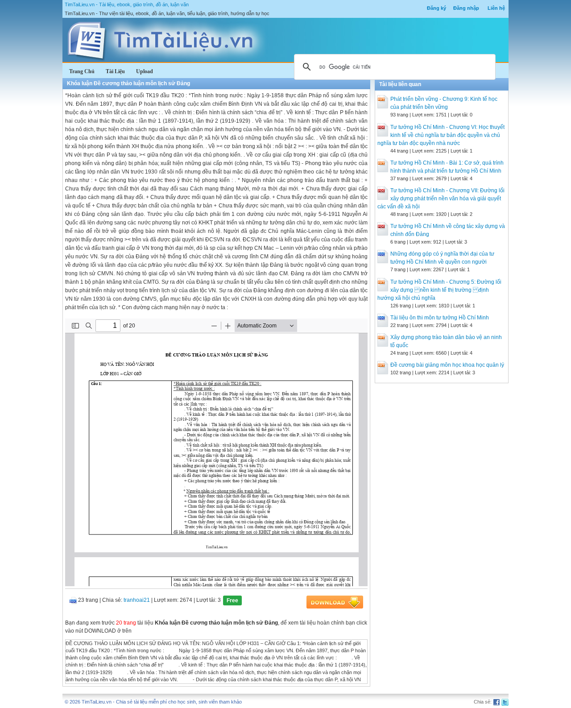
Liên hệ (496, 8)
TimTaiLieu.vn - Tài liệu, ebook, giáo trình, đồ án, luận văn (127, 4)
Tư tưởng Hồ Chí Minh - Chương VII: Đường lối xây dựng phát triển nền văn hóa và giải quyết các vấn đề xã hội (441, 198)
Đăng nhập (466, 8)
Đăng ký (436, 8)
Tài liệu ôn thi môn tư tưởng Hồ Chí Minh (439, 318)
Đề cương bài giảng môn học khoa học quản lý (447, 365)
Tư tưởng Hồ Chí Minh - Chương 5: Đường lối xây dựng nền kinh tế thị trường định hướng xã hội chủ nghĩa (439, 290)
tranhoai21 (137, 600)
